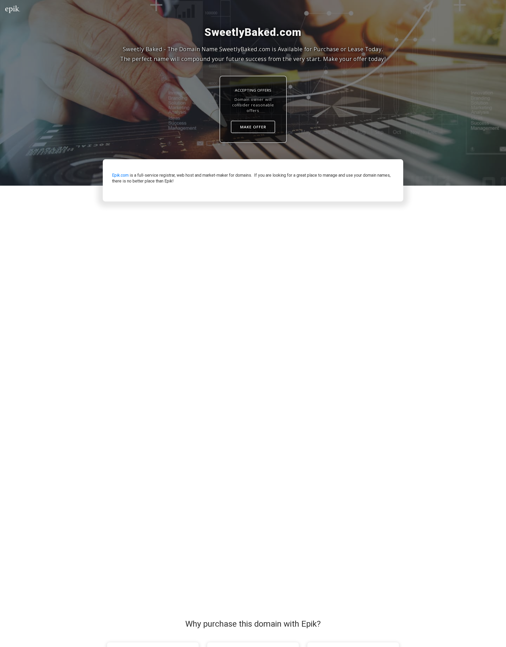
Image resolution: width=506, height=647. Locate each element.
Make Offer (253, 126)
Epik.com (120, 175)
